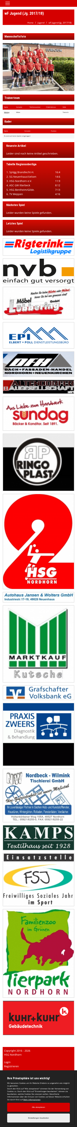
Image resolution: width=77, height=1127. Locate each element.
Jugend (41, 22)
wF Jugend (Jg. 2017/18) (60, 22)
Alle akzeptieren (38, 1107)
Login (7, 1062)
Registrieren (11, 1066)
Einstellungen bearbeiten (38, 1118)
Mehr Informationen (31, 1099)
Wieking (6, 112)
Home (30, 22)
